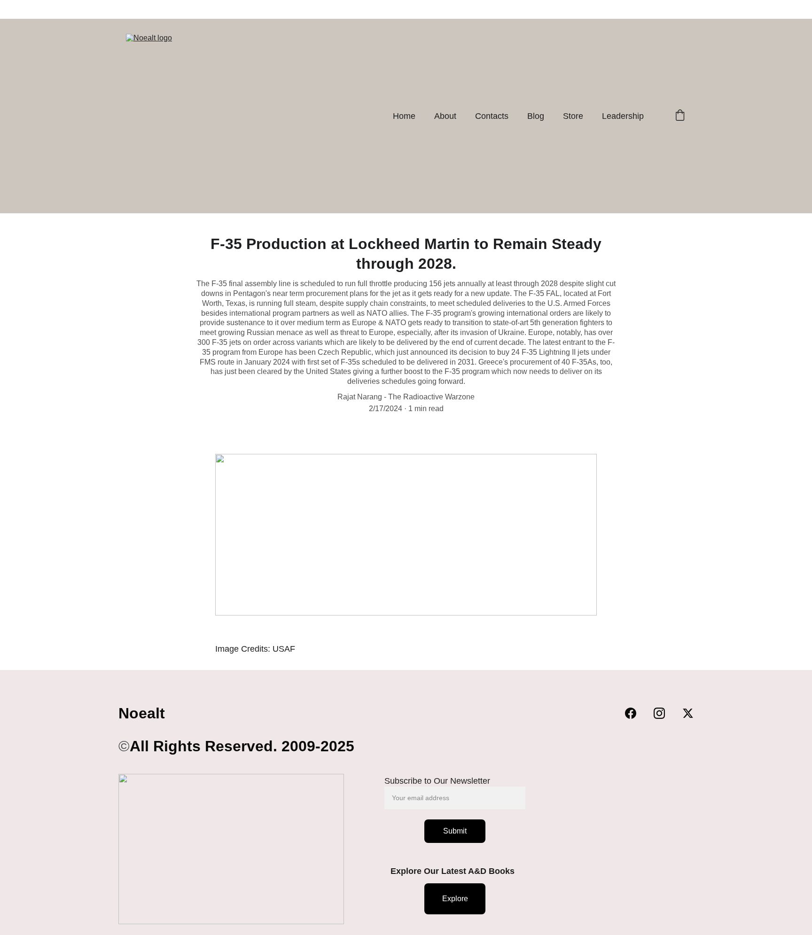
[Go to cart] (680, 116)
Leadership (623, 116)
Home (404, 116)
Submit (455, 831)
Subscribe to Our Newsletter (437, 781)
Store (573, 116)
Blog (535, 116)
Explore (455, 899)
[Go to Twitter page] (688, 713)
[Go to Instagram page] (664, 713)
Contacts (491, 116)
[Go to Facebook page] (635, 713)
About (445, 116)
